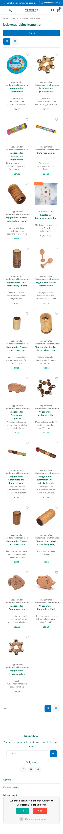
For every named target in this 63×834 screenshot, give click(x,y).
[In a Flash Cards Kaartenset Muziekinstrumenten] (46, 194)
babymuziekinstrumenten (30, 18)
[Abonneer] (53, 753)
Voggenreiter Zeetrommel (16, 90)
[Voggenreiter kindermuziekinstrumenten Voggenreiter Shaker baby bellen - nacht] (16, 194)
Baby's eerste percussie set (46, 90)
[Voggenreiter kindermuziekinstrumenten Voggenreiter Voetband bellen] (46, 388)
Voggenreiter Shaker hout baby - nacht (16, 543)
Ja (23, 810)
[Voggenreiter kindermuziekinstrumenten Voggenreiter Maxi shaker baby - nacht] (16, 258)
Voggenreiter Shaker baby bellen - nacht (16, 219)
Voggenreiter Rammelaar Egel (46, 607)
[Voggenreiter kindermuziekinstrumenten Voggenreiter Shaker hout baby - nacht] (16, 517)
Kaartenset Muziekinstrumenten (46, 216)
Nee (40, 810)
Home (5, 18)
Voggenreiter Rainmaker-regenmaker (16, 156)
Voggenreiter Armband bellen (17, 672)
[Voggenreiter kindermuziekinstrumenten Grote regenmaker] (46, 129)
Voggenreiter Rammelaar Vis (17, 607)
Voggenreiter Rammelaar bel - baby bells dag (16, 479)
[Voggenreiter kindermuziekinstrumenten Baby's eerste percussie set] (46, 64)
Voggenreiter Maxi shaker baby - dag (46, 543)
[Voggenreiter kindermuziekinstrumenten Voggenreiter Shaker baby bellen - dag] (46, 323)
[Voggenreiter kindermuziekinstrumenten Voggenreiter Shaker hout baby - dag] (16, 323)
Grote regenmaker (46, 152)
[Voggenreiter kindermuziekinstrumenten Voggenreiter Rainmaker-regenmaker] (16, 129)
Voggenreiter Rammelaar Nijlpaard (16, 415)
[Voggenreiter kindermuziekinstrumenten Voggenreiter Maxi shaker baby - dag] (46, 517)
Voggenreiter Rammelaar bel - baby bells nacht (46, 479)
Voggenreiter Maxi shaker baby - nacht (17, 284)
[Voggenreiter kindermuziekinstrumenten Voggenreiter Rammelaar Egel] (46, 582)
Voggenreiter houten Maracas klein (46, 284)
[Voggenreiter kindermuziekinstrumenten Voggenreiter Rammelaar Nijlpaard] (16, 388)
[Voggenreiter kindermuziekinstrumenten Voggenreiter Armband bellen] (16, 647)
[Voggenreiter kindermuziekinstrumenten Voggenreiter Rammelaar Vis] (16, 582)
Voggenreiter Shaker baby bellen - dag (46, 348)
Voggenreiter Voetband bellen (46, 413)
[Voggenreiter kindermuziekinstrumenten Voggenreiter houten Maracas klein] (46, 258)
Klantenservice (51, 2)
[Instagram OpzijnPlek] (31, 769)
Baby (14, 18)
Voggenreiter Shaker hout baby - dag (16, 348)
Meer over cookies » (35, 819)
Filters (32, 33)
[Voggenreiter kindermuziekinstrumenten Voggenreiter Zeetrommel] (16, 64)
